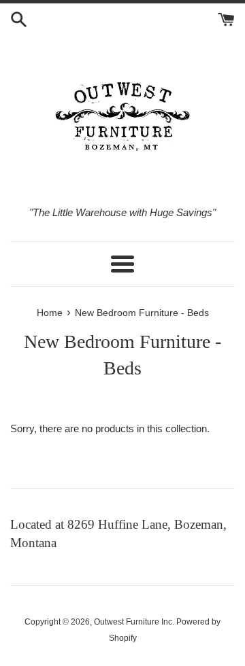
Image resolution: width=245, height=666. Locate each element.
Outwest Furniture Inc (133, 622)
